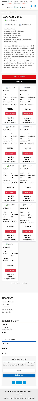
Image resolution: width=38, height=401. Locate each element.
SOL (25, 391)
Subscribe (19, 375)
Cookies (20, 391)
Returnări (5, 327)
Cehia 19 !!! (24, 208)
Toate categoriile (19, 77)
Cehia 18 (6, 169)
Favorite (4, 348)
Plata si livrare (6, 307)
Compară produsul (10, 122)
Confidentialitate (10, 391)
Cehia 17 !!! (6, 130)
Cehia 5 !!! (6, 247)
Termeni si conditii (7, 309)
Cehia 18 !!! (24, 169)
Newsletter (5, 354)
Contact (4, 325)
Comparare (5, 351)
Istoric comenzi (7, 346)
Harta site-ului (6, 312)
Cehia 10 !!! (6, 91)
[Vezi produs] (15, 89)
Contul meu (5, 343)
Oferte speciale (7, 330)
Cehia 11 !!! (23, 91)
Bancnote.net (16, 398)
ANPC (30, 391)
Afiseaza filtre (19, 81)
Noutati (4, 332)
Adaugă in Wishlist (10, 119)
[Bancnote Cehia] (10, 25)
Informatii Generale (8, 302)
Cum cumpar (6, 304)
